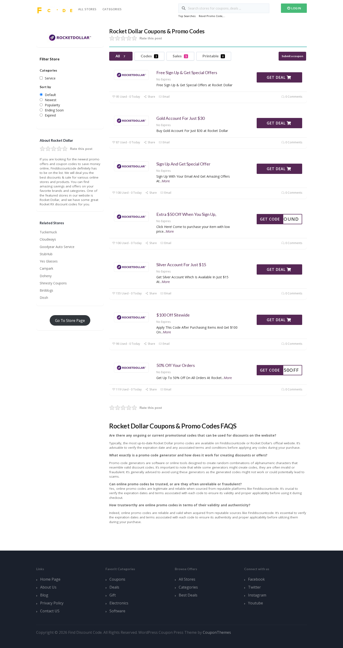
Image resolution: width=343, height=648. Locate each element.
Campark (46, 268)
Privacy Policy (51, 603)
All (120, 56)
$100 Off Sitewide (173, 314)
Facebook (256, 579)
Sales (180, 56)
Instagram (257, 595)
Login (295, 8)
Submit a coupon (292, 56)
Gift (112, 595)
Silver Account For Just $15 (181, 264)
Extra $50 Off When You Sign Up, (186, 214)
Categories (112, 9)
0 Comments (293, 97)
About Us (48, 587)
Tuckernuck (48, 232)
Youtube (255, 603)
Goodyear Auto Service (57, 247)
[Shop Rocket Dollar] (70, 37)
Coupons (117, 579)
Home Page (50, 579)
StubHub (46, 254)
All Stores (87, 9)
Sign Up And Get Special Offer (183, 163)
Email (166, 97)
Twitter (254, 587)
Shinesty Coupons (53, 283)
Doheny (46, 276)
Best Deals (188, 595)
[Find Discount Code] (55, 9)
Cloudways (48, 239)
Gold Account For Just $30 (180, 118)
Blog (44, 595)
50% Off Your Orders (175, 365)
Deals (114, 587)
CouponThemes (217, 632)
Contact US (50, 611)
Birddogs (46, 290)
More (166, 181)
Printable (213, 56)
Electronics (118, 603)
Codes (149, 56)
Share (151, 97)
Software (117, 611)
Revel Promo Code (210, 16)
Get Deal (277, 77)
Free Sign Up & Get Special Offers (186, 72)
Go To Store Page (70, 320)
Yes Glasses (49, 261)
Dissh (44, 297)
